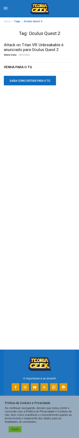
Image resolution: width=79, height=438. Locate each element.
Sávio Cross (10, 54)
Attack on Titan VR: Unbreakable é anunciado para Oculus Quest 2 (33, 47)
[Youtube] (35, 387)
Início (7, 21)
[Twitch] (54, 387)
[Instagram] (25, 387)
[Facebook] (15, 387)
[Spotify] (63, 387)
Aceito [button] (15, 429)
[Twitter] (44, 387)
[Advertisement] (39, 132)
